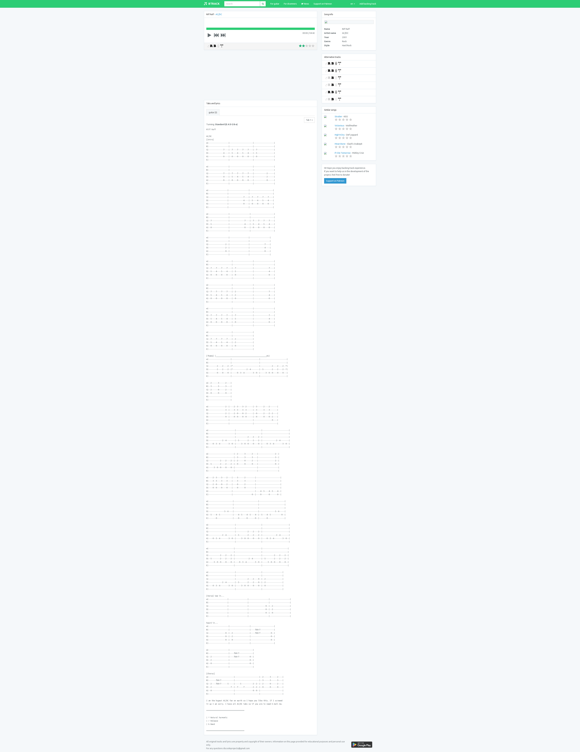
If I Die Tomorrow (343, 153)
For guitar (274, 4)
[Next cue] (223, 35)
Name (327, 29)
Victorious (339, 125)
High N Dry (340, 135)
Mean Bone (340, 144)
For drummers (290, 4)
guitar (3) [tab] (213, 112)
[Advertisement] (260, 74)
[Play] (209, 35)
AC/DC (219, 14)
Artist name (330, 33)
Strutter (338, 116)
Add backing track (367, 4)
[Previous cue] (216, 35)
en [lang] (352, 4)
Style (327, 45)
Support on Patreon (323, 4)
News (306, 4)
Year (326, 37)
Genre (327, 41)
